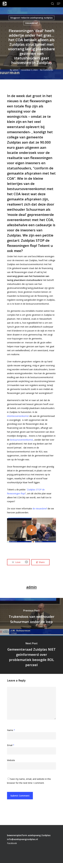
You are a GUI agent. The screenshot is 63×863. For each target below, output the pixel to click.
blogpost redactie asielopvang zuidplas (31, 17)
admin (16, 70)
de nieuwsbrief (40, 508)
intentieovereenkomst (18, 416)
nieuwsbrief (31, 23)
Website (11, 760)
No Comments (46, 70)
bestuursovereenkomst (21, 439)
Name (11, 730)
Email (10, 745)
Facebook (12, 843)
